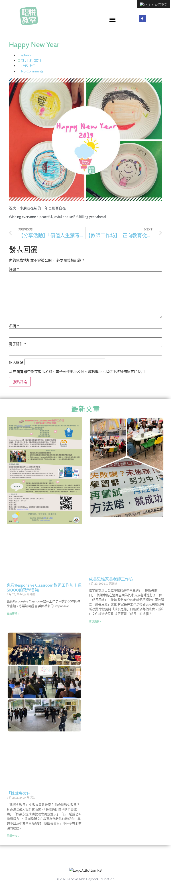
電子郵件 (17, 344)
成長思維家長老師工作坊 (111, 579)
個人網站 (16, 362)
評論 (14, 269)
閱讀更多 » (13, 613)
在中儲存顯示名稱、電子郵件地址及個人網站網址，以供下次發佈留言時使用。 (80, 371)
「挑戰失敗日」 (21, 793)
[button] (113, 20)
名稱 (14, 326)
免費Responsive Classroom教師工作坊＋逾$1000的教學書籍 (44, 588)
